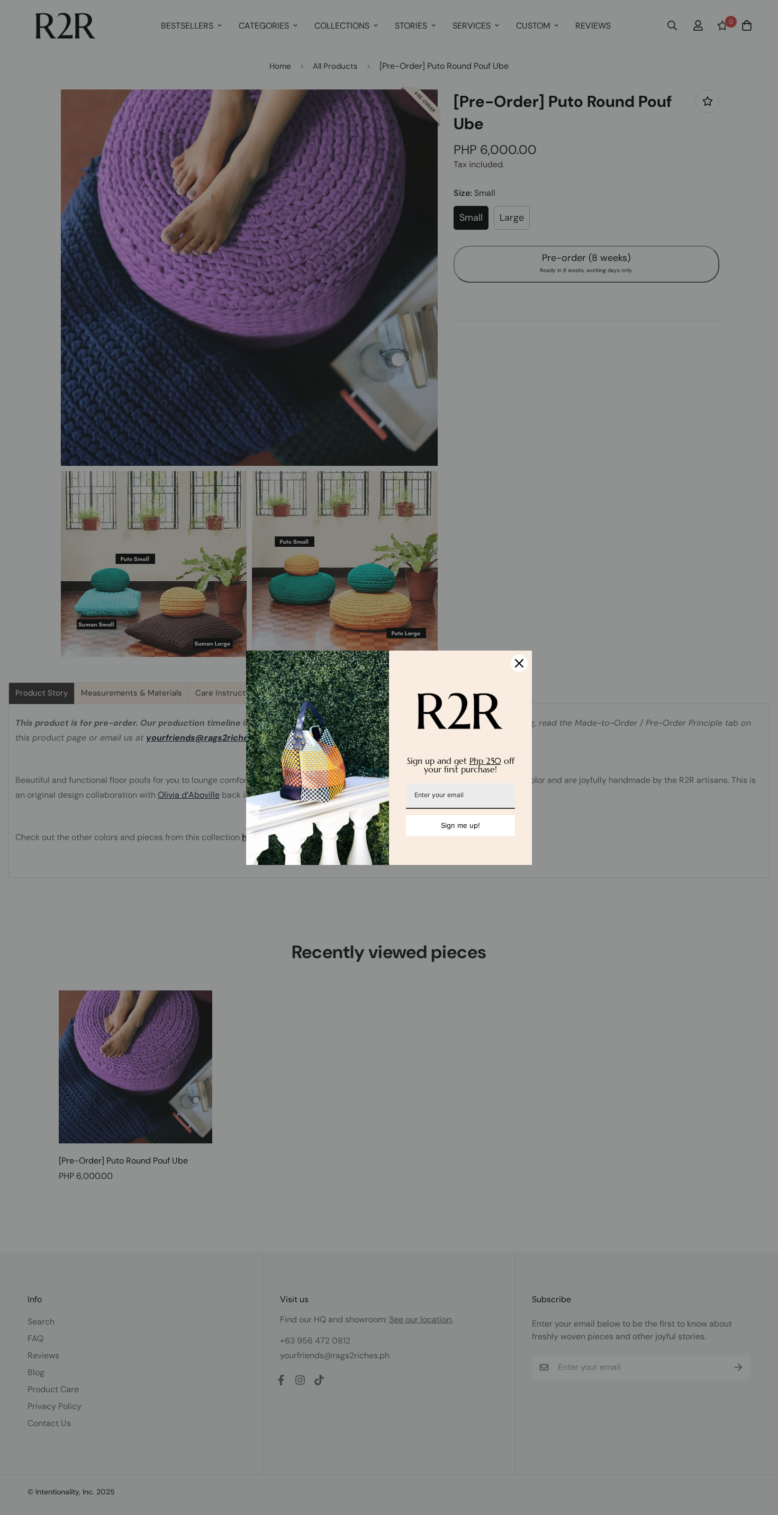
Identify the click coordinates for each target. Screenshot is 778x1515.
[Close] (519, 663)
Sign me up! (460, 825)
